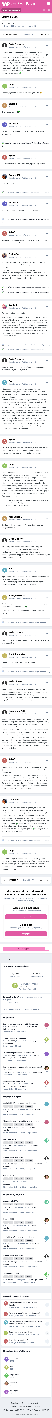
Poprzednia (11, 35)
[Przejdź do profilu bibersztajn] (46, 1122)
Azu (10, 381)
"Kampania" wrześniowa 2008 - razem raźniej (21, 1121)
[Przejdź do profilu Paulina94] (4, 255)
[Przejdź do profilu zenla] (46, 1054)
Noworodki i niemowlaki (26, 26)
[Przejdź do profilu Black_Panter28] (4, 597)
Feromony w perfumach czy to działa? (18, 1053)
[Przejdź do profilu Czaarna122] (4, 176)
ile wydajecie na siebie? (18, 1340)
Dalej (43, 35)
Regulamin (15, 1403)
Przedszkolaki (36, 1072)
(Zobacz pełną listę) (11, 1002)
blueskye (11, 1026)
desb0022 (14, 1358)
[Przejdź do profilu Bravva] (46, 1025)
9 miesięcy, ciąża (36, 1280)
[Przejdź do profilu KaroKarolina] (4, 518)
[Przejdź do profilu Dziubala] (46, 1068)
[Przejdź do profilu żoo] (6, 1367)
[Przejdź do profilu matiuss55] (46, 1274)
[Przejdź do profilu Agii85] (4, 157)
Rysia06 (11, 1280)
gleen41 (11, 1072)
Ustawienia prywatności (22, 1406)
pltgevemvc (14, 1375)
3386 (29, 1106)
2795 (29, 1142)
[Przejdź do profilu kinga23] (4, 86)
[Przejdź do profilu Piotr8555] (15, 985)
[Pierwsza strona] (3, 35)
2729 (29, 1160)
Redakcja (13, 1383)
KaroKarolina (15, 517)
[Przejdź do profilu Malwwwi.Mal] (46, 1140)
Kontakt (37, 1406)
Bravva (10, 1084)
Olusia (10, 1146)
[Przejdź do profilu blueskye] (46, 1082)
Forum (30, 3)
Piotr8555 (23, 986)
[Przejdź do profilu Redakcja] (6, 1383)
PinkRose (13, 123)
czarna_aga (12, 1164)
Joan (10, 1182)
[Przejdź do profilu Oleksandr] (46, 1104)
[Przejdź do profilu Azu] (4, 382)
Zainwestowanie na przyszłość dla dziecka (20, 1024)
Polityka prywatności (30, 1403)
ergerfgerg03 (15, 1391)
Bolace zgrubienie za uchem (14, 1038)
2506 (29, 1179)
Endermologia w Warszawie (14, 1081)
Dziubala (11, 1109)
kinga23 (13, 84)
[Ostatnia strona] (48, 35)
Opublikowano (22, 47)
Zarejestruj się (26, 917)
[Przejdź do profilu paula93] (4, 105)
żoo (11, 1366)
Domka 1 (10, 24)
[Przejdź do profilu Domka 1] (4, 306)
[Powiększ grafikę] (20, 73)
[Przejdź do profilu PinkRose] (4, 124)
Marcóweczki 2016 (10, 1139)
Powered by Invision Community (26, 1414)
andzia (10, 1127)
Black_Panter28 (17, 595)
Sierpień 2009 (8, 1176)
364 (28, 1277)
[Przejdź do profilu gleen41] (6, 1322)
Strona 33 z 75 (28, 35)
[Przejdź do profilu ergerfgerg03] (6, 1392)
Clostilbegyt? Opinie (11, 1273)
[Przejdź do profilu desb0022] (6, 1359)
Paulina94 (14, 254)
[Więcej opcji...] (47, 45)
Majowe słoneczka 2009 (13, 1157)
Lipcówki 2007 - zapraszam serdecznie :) (20, 1103)
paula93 (13, 104)
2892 (29, 1124)
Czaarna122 (14, 175)
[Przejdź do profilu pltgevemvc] (6, 1375)
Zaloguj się (26, 934)
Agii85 (12, 155)
